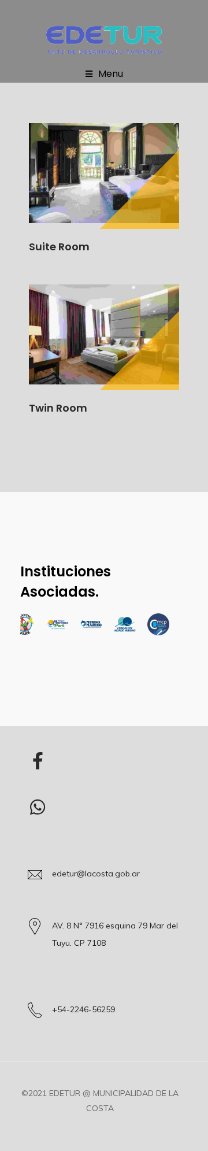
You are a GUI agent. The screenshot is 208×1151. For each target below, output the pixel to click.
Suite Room (59, 246)
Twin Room (58, 408)
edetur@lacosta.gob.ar (96, 873)
